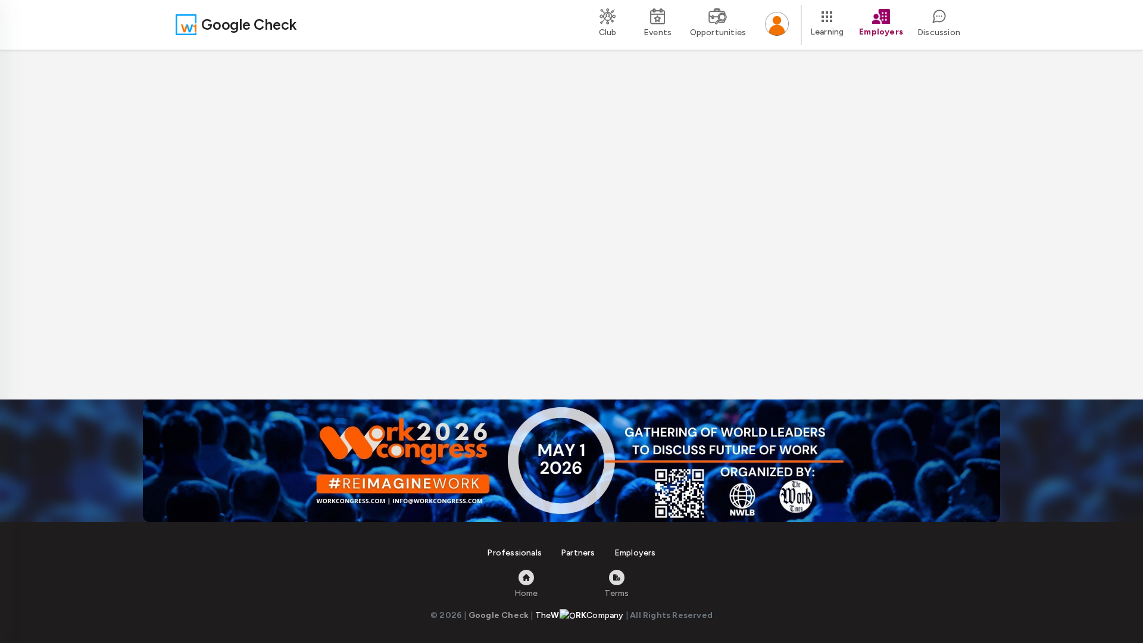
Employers (635, 553)
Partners (578, 553)
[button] (777, 25)
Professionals (514, 553)
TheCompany (579, 615)
